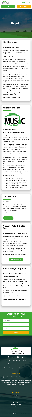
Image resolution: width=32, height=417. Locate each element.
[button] (29, 2)
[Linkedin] (23, 2)
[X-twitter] (25, 2)
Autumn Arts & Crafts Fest (14, 227)
